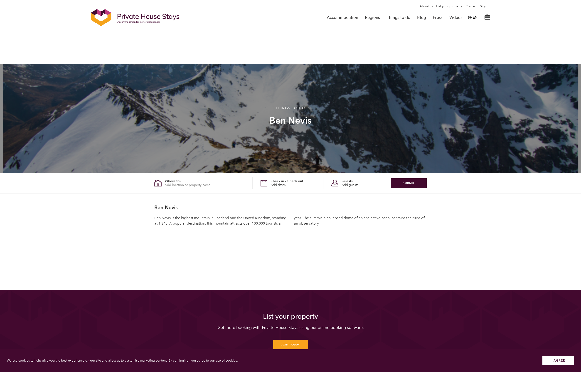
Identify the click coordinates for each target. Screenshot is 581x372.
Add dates (278, 185)
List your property (449, 6)
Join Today (290, 344)
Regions (372, 17)
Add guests (350, 185)
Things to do (398, 17)
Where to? (173, 181)
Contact (471, 6)
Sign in (485, 6)
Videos (455, 17)
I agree (558, 360)
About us (426, 6)
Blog (421, 17)
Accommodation (342, 17)
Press (438, 17)
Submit (409, 183)
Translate (470, 40)
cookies (231, 360)
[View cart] (487, 17)
